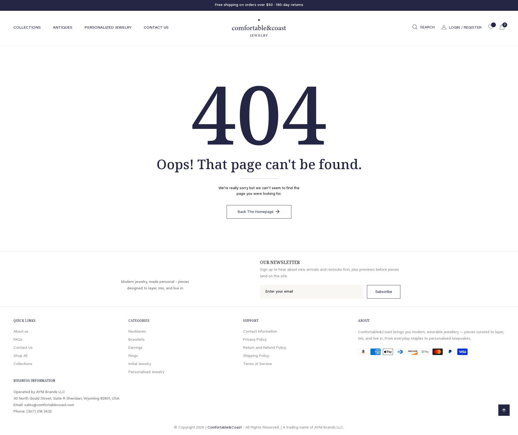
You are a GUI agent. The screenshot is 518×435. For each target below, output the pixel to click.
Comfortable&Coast (224, 428)
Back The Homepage (256, 212)
